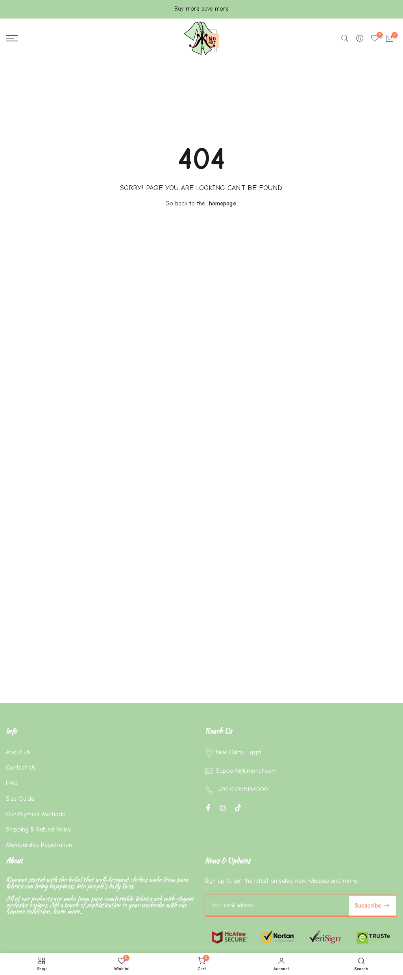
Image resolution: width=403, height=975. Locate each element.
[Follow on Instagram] (223, 808)
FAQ (12, 783)
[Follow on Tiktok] (238, 808)
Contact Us (21, 767)
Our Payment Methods (35, 814)
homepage (222, 203)
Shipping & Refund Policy (38, 829)
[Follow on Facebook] (208, 808)
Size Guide (20, 798)
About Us (18, 752)
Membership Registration (39, 844)
